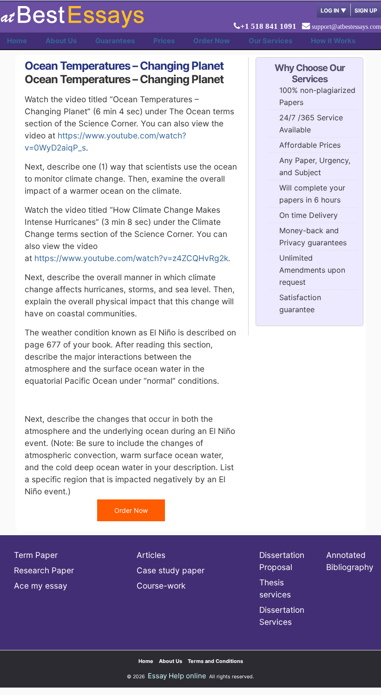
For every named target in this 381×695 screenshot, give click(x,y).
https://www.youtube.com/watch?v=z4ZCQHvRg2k (131, 258)
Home (17, 40)
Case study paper (170, 570)
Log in (334, 10)
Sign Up (366, 10)
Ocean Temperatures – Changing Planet (124, 65)
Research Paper (44, 570)
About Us (61, 40)
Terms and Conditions (215, 661)
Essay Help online (177, 675)
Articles (151, 555)
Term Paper (36, 555)
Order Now (211, 40)
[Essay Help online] (72, 25)
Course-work (161, 585)
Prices (164, 40)
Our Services (270, 40)
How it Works (333, 40)
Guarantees (115, 40)
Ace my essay (40, 585)
